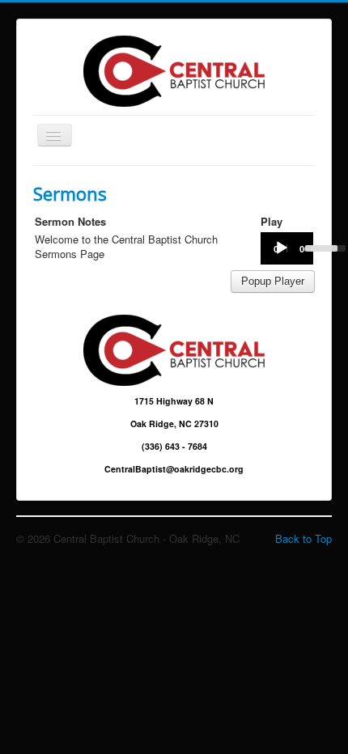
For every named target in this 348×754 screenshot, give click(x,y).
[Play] (282, 248)
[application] (287, 248)
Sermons (70, 193)
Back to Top (303, 538)
